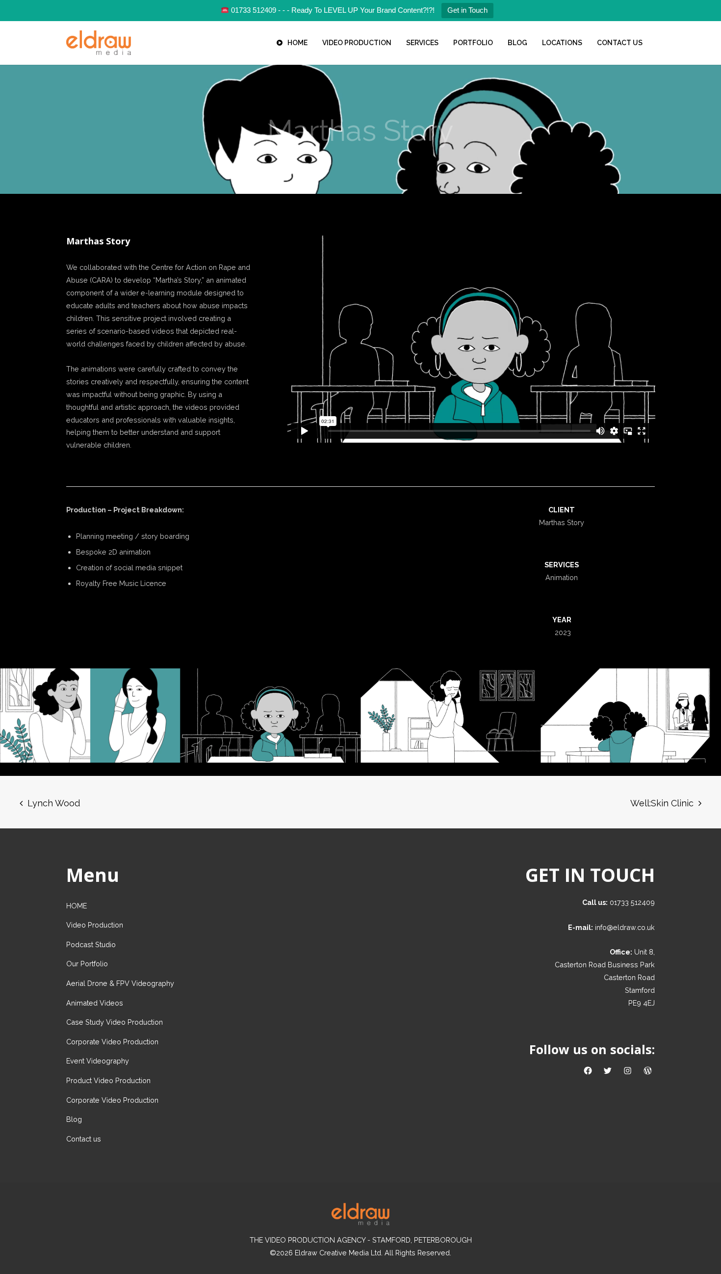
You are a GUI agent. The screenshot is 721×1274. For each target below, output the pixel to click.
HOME (76, 906)
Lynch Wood (53, 803)
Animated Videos (94, 1003)
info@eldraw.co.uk (625, 927)
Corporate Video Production (112, 1041)
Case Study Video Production (114, 1022)
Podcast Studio (91, 944)
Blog (74, 1119)
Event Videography (97, 1061)
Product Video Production (108, 1080)
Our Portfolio (87, 963)
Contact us (83, 1139)
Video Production (94, 925)
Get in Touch (467, 10)
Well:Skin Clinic (662, 803)
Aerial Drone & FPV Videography (120, 983)
